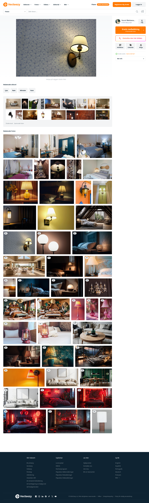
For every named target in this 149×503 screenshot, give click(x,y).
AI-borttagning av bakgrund (36, 484)
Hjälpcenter (87, 463)
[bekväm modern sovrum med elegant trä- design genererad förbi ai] (33, 287)
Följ (142, 22)
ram (13, 90)
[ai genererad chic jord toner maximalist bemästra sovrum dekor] (53, 309)
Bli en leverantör (89, 472)
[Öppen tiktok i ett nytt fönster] (49, 496)
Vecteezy (30, 466)
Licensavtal (59, 463)
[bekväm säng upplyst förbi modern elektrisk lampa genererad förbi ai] (64, 266)
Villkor (99, 496)
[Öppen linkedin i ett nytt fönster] (42, 496)
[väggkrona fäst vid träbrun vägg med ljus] (98, 287)
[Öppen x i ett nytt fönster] (52, 496)
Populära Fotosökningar (64, 475)
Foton (37, 5)
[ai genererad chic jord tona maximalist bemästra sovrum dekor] (19, 309)
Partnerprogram (61, 469)
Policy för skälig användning (123, 496)
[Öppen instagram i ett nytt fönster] (39, 496)
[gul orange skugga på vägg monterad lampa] (24, 378)
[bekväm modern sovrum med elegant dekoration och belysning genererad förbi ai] (21, 356)
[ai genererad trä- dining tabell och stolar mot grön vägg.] (96, 378)
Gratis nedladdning (130, 30)
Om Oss (86, 469)
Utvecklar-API (31, 478)
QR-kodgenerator (33, 487)
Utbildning (30, 475)
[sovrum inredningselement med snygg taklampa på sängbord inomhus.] (9, 287)
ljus (6, 90)
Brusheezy (30, 463)
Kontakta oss (87, 466)
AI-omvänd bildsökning (35, 481)
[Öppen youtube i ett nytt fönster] (55, 496)
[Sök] (137, 11)
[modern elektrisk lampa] (102, 192)
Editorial (56, 5)
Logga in (139, 4)
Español (118, 466)
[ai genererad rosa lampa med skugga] (78, 309)
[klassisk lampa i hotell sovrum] (41, 169)
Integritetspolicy (108, 496)
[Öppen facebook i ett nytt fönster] (36, 496)
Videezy (29, 469)
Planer (94, 4)
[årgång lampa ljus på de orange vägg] (83, 192)
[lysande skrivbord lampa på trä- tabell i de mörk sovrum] (19, 218)
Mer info (119, 59)
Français (118, 475)
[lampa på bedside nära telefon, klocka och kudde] (98, 266)
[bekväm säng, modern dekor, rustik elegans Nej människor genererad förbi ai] (67, 287)
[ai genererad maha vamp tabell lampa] (58, 356)
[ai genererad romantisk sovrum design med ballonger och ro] (57, 398)
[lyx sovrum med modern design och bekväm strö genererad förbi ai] (92, 242)
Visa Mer (103, 115)
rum (32, 90)
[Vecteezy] (11, 4)
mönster (23, 90)
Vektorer (26, 5)
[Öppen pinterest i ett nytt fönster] (46, 496)
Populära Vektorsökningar (65, 472)
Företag (29, 472)
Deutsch (118, 472)
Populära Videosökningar (64, 478)
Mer (65, 5)
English (117, 463)
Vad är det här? (130, 54)
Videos (46, 5)
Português (118, 469)
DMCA (58, 466)
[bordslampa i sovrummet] (102, 421)
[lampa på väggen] (56, 218)
